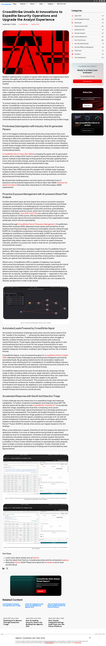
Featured (22, 4)
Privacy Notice (49, 642)
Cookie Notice (77, 642)
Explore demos (87, 130)
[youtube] (102, 1)
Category (50, 4)
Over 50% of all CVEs (29, 213)
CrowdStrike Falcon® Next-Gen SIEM (17, 154)
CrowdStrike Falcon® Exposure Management (36, 224)
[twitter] (96, 1)
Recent (32, 4)
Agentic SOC (35, 24)
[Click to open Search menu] (94, 1)
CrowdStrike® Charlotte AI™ (44, 405)
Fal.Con (36, 558)
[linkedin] (99, 1)
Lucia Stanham (23, 24)
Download (40, 591)
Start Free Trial (61, 4)
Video (41, 4)
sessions (64, 560)
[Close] (89, 637)
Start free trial (87, 81)
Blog (14, 4)
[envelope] (104, 1)
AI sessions (49, 562)
